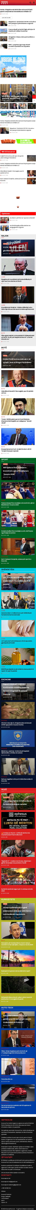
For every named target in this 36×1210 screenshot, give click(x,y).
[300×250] (13, 66)
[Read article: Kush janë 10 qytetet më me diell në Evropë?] (18, 958)
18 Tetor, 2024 (5, 1109)
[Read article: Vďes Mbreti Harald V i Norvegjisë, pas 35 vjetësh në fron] (31, 173)
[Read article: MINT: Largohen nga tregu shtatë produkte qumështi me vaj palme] (3, 46)
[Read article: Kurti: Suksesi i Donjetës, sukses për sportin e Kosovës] (31, 181)
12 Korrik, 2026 (7, 807)
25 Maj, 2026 (4, 837)
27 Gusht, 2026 (4, 182)
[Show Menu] (34, 2)
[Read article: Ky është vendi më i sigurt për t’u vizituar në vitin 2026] (18, 876)
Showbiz (4, 858)
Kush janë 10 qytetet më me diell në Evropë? (15, 971)
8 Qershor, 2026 (6, 727)
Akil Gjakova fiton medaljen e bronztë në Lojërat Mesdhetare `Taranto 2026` (15, 471)
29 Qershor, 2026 (8, 697)
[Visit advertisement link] (18, 114)
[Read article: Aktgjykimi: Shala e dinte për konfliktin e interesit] (3, 38)
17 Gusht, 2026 (5, 645)
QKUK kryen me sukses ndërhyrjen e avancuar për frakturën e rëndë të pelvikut (17, 581)
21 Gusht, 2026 (12, 25)
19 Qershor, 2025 (6, 947)
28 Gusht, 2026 (4, 13)
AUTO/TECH (7, 1012)
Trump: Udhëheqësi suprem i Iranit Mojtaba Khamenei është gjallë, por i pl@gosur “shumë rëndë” (16, 421)
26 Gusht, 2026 (14, 220)
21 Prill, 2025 (5, 973)
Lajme (5, 243)
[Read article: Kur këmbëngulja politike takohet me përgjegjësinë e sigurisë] (4, 228)
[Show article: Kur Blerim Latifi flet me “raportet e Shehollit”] (22, 106)
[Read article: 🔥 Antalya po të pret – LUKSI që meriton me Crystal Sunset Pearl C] (18, 820)
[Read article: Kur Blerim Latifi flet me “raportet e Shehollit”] (4, 220)
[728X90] (18, 141)
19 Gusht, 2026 (12, 33)
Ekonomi (4, 720)
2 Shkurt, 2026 (5, 865)
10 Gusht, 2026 (5, 673)
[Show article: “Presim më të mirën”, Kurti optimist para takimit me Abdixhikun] (4, 106)
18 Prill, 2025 (5, 1001)
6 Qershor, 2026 (6, 755)
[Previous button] (34, 100)
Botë (3, 333)
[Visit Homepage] (4, 2)
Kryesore (5, 93)
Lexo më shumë (7, 17)
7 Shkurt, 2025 (5, 1055)
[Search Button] (30, 2)
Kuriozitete (5, 968)
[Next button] (34, 97)
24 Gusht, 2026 (5, 341)
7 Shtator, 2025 (7, 917)
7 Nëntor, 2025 (5, 893)
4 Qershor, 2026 (6, 783)
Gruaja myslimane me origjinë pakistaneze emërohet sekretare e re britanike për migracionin (17, 911)
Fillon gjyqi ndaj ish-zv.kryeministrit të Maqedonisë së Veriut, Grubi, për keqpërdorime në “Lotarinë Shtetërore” (17, 337)
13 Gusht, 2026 (12, 48)
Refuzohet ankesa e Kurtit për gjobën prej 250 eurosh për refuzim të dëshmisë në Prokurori (17, 1019)
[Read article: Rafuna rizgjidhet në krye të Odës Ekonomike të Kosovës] (18, 766)
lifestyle (6, 797)
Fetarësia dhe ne (6, 1079)
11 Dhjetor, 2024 (6, 1081)
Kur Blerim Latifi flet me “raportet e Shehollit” (22, 218)
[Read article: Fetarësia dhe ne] (18, 1066)
